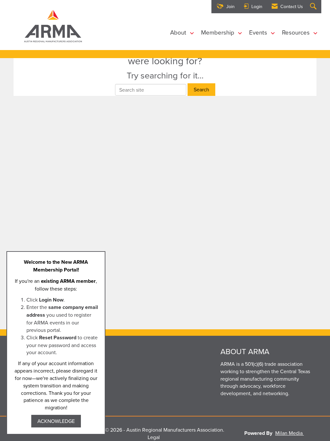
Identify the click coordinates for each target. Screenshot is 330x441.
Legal (154, 437)
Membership (218, 32)
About (179, 32)
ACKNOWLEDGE (56, 421)
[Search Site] (314, 7)
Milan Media (289, 432)
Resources (296, 32)
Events (259, 32)
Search (201, 89)
